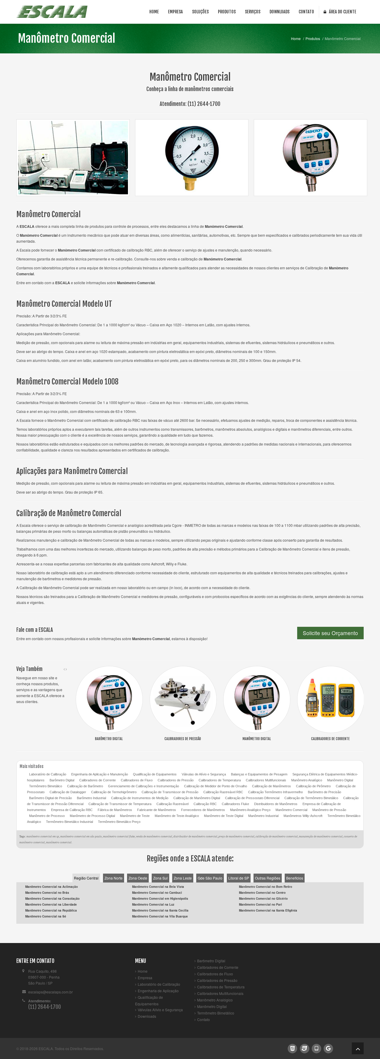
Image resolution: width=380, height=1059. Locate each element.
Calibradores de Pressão (176, 780)
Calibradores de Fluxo (137, 780)
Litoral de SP (238, 877)
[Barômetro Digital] (109, 698)
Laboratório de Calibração (47, 774)
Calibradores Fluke (235, 804)
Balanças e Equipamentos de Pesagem (259, 774)
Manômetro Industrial (263, 816)
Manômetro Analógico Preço (250, 810)
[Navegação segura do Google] (328, 1048)
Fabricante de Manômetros (156, 810)
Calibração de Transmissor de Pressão (170, 792)
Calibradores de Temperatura (220, 780)
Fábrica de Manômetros (115, 810)
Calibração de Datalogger (68, 792)
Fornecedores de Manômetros (203, 810)
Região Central (86, 877)
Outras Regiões (267, 877)
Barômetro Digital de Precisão (50, 798)
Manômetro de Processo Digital (92, 816)
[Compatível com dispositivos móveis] (316, 1048)
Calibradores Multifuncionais (266, 780)
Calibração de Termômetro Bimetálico (311, 798)
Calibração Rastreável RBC (223, 792)
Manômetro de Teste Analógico (177, 816)
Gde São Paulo (210, 877)
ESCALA (46, 1048)
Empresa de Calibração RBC (72, 810)
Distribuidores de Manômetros (275, 804)
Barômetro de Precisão (324, 792)
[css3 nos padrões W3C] (304, 1048)
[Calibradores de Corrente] (330, 698)
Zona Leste (183, 877)
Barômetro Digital (62, 780)
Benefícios (294, 877)
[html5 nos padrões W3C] (292, 1048)
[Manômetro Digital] (256, 698)
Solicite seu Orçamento (330, 633)
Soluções (200, 11)
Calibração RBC (205, 804)
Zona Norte (113, 877)
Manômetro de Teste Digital (223, 816)
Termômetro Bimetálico (45, 786)
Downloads (279, 11)
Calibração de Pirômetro (313, 786)
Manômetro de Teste (135, 816)
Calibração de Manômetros (271, 786)
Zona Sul (160, 877)
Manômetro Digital (340, 780)
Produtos (227, 11)
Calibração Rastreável (172, 804)
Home (154, 11)
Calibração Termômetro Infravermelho (275, 792)
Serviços (252, 11)
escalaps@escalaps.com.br (50, 991)
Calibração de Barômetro (85, 786)
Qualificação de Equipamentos (155, 774)
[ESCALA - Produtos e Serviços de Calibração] (52, 12)
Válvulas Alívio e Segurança (160, 1009)
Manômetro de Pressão (329, 810)
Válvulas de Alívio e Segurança (204, 774)
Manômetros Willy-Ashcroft (303, 816)
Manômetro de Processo (47, 816)
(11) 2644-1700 (204, 104)
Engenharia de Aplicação (158, 990)
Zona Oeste (138, 877)
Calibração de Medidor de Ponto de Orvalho (215, 786)
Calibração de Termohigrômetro (114, 792)
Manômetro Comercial (66, 38)
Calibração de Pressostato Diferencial (252, 798)
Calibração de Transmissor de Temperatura (119, 804)
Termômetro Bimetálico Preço (119, 821)
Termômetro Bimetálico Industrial (69, 821)
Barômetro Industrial (91, 798)
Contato (306, 11)
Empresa (175, 11)
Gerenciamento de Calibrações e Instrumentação (143, 786)
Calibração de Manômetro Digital (196, 798)
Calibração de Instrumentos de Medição (139, 798)
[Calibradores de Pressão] (183, 698)
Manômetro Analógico (306, 780)
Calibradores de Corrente (97, 780)
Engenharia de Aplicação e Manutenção (99, 774)
